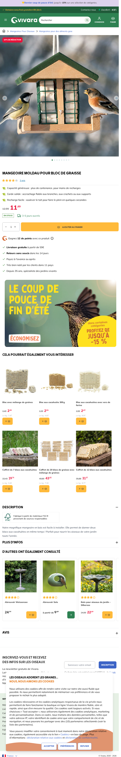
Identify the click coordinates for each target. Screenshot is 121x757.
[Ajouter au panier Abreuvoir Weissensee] (31, 614)
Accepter (49, 746)
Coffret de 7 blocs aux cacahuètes (19, 469)
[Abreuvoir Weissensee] (21, 576)
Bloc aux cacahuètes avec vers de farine (93, 404)
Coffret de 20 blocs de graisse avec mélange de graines (56, 471)
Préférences (67, 746)
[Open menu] (5, 20)
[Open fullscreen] (60, 95)
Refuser (84, 746)
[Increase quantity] (17, 226)
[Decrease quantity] (4, 226)
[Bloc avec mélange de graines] (20, 381)
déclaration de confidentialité (81, 737)
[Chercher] (87, 20)
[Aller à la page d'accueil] (3, 31)
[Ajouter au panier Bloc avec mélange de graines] (7, 421)
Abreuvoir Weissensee (16, 602)
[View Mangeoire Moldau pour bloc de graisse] (52, 160)
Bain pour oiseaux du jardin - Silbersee (96, 603)
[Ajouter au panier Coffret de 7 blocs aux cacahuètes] (7, 488)
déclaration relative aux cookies (44, 737)
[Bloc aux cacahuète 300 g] (57, 381)
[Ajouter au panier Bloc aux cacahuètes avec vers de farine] (81, 421)
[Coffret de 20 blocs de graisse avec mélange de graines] (57, 448)
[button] (10, 180)
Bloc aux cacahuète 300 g (52, 402)
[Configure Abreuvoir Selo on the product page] (71, 614)
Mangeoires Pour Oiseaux (22, 31)
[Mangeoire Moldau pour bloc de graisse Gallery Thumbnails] (60, 160)
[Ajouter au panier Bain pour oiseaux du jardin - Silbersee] (107, 614)
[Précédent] (4, 98)
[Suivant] (116, 98)
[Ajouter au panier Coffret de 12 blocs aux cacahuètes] (81, 488)
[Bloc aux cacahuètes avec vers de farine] (94, 381)
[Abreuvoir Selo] (58, 576)
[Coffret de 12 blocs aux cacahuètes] (94, 448)
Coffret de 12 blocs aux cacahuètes (94, 469)
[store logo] (24, 20)
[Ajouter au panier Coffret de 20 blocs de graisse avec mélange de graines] (44, 488)
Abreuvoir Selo (50, 602)
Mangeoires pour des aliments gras (55, 31)
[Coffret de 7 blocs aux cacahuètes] (20, 448)
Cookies (65, 734)
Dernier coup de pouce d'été (38, 2)
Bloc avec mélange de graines (17, 402)
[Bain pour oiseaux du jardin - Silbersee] (97, 576)
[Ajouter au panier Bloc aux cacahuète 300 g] (44, 421)
